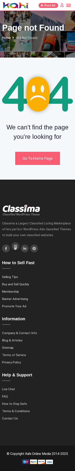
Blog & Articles (12, 340)
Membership (10, 291)
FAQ (5, 396)
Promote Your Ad (14, 306)
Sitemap (8, 348)
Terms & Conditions (16, 411)
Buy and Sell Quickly (15, 284)
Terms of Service (14, 355)
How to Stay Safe (14, 404)
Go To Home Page (37, 158)
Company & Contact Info (19, 333)
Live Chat (8, 389)
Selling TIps (10, 277)
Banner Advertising (15, 299)
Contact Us (10, 418)
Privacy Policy (11, 362)
